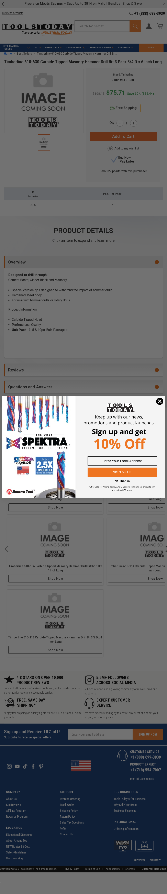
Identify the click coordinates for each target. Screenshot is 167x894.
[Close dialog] (159, 401)
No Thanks (122, 480)
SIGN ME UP (122, 472)
